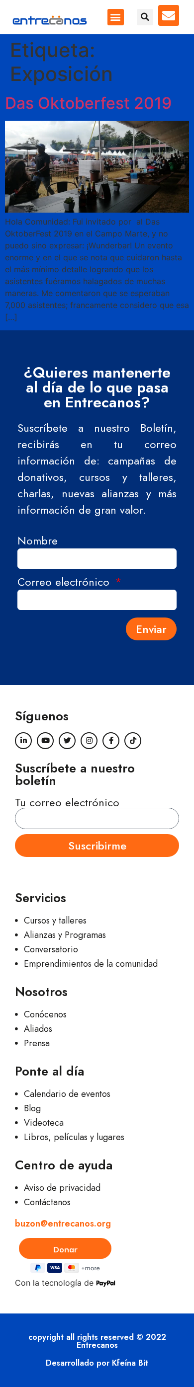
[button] (115, 17)
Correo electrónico (65, 583)
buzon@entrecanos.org (63, 1223)
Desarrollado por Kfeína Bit (97, 1363)
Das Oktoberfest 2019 (88, 103)
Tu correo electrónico (67, 802)
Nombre (37, 541)
